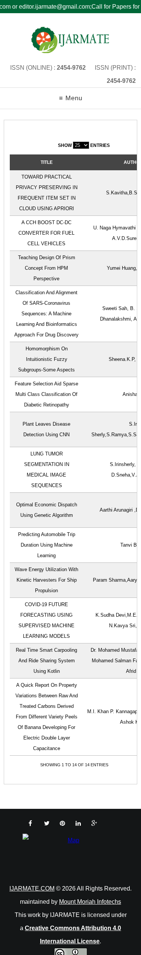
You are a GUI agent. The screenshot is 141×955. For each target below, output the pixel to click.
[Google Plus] (94, 823)
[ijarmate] (70, 39)
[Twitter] (46, 823)
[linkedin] (78, 823)
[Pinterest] (62, 823)
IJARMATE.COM (32, 888)
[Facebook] (30, 823)
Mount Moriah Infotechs (90, 901)
